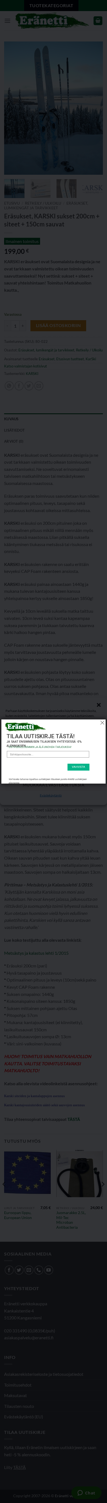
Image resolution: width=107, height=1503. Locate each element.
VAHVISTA (78, 767)
